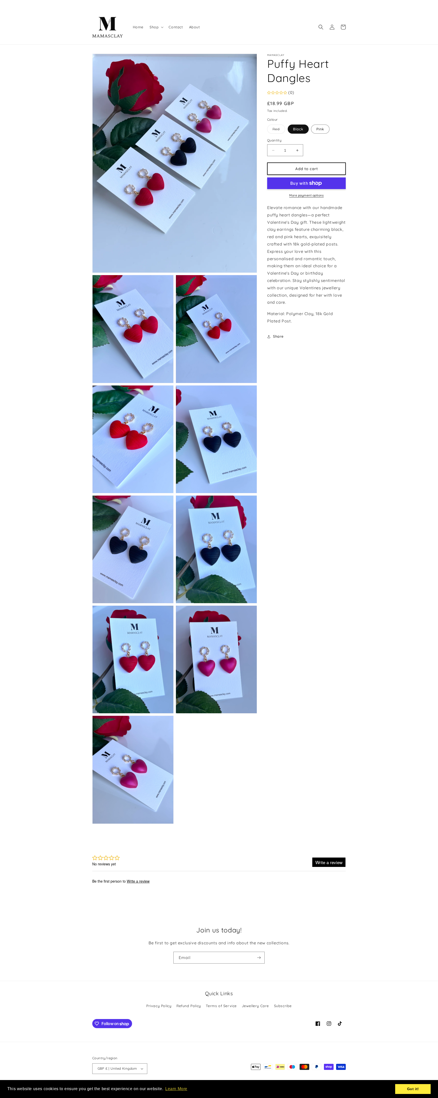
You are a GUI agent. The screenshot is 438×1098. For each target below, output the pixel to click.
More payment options (306, 195)
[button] (156, 27)
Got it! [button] (413, 1089)
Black (298, 129)
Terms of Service (221, 1006)
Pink (320, 129)
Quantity (274, 140)
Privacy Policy (158, 1006)
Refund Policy (188, 1006)
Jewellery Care (255, 1006)
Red (278, 130)
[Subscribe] (258, 958)
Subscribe (283, 1006)
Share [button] (278, 336)
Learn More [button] (176, 1089)
